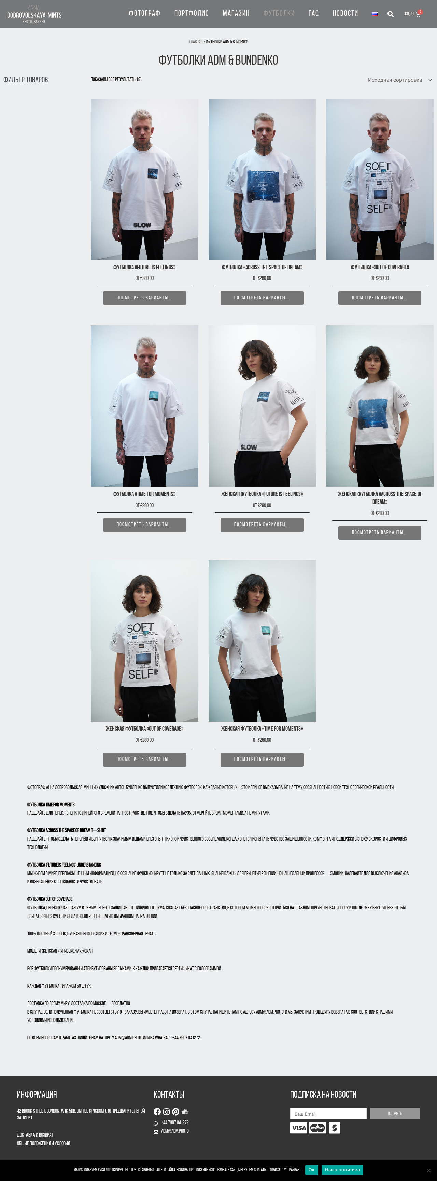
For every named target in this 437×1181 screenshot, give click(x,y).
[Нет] (428, 1170)
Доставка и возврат (35, 1135)
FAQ (314, 14)
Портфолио (191, 14)
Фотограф (145, 14)
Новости (345, 14)
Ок (312, 1169)
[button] (390, 14)
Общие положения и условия (43, 1143)
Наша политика (342, 1169)
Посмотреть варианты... (144, 298)
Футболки (279, 14)
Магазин (236, 14)
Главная (196, 42)
